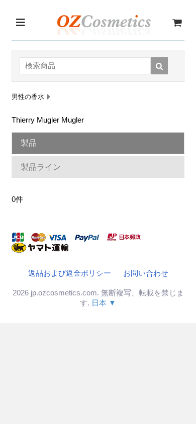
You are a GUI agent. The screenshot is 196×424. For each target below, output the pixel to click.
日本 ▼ (103, 302)
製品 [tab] (29, 143)
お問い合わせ (145, 273)
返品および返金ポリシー (69, 273)
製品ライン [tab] (41, 167)
